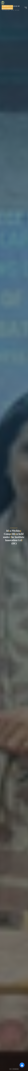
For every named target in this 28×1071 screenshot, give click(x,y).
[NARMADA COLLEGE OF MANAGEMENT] (2, 2)
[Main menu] (25, 7)
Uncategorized (13, 527)
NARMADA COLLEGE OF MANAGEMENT (11, 7)
